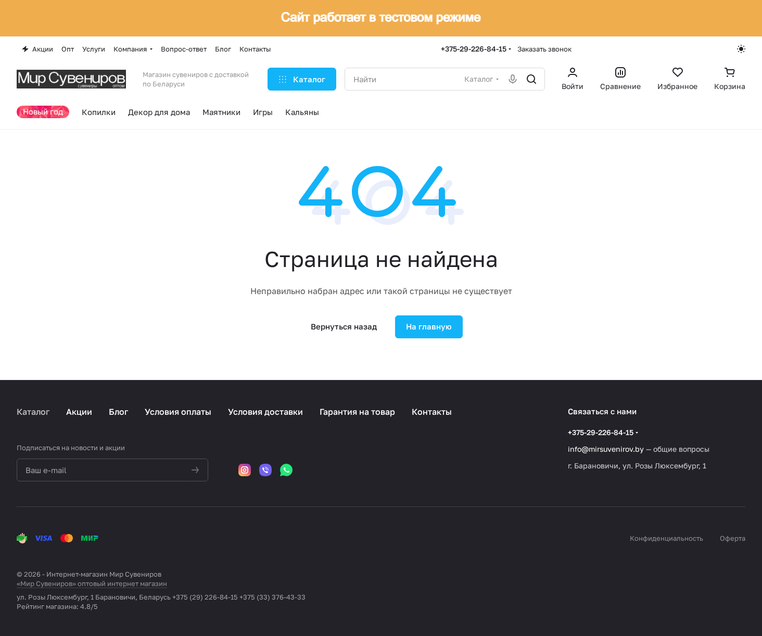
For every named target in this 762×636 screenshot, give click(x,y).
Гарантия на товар (357, 411)
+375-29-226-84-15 (473, 48)
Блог (118, 411)
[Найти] (531, 79)
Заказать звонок (544, 49)
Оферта (732, 538)
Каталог (33, 411)
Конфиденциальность (666, 538)
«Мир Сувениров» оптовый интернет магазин (92, 583)
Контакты (432, 411)
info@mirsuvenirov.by (606, 448)
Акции (79, 411)
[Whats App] (286, 470)
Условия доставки (265, 411)
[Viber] (265, 470)
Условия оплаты (178, 411)
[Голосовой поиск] (512, 79)
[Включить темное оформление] (741, 49)
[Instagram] (244, 470)
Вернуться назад (344, 326)
